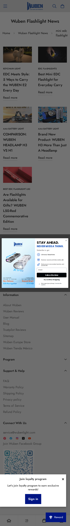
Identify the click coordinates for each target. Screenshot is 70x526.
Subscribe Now (51, 275)
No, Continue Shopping (51, 280)
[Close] (63, 479)
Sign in (33, 499)
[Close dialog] (66, 240)
